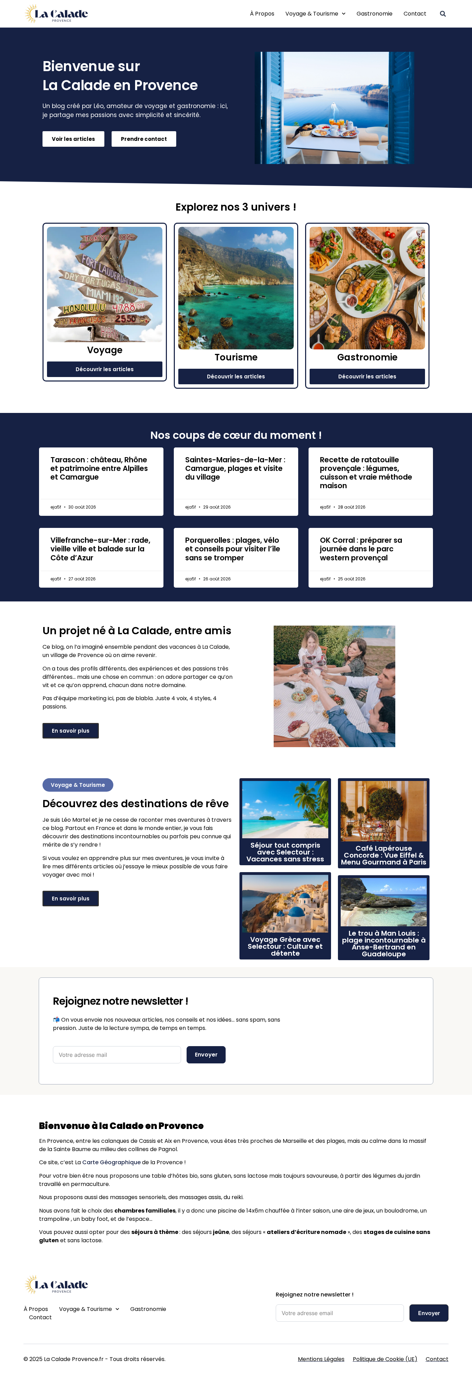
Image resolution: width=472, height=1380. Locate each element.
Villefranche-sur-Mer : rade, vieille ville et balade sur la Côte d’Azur (100, 548)
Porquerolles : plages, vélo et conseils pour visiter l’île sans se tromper (232, 548)
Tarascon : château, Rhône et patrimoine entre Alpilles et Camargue (99, 468)
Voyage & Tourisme (311, 14)
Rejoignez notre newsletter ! (314, 1295)
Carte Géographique (111, 1162)
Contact (415, 14)
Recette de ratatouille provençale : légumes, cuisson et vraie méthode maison (366, 473)
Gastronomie (375, 14)
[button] (443, 13)
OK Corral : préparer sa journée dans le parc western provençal (361, 548)
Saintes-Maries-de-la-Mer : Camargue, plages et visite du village (235, 468)
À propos (262, 14)
